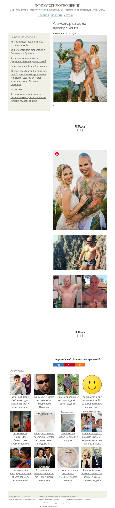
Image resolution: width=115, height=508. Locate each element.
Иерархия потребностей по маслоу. (29, 66)
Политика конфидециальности (48, 500)
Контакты (41, 496)
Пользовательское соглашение (56, 496)
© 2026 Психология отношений (19, 496)
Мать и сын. (17, 89)
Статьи (68, 15)
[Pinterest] (69, 364)
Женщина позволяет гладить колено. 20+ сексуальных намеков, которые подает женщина (29, 97)
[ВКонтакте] (58, 364)
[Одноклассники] (80, 364)
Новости (56, 15)
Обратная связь (72, 496)
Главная (43, 15)
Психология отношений (57, 5)
